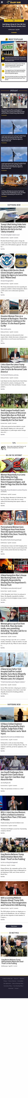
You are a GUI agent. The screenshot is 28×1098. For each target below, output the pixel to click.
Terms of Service (12, 981)
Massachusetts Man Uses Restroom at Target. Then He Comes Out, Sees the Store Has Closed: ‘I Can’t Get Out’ (15, 78)
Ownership (10, 988)
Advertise (22, 978)
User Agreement (7, 983)
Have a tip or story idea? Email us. (15, 446)
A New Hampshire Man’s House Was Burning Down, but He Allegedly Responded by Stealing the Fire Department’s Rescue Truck (13, 580)
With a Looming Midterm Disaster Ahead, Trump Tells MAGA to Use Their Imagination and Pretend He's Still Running (14, 901)
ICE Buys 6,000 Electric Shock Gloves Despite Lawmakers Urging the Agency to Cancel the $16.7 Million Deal (14, 274)
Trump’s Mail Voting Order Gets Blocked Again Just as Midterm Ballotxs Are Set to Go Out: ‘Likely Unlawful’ (13, 228)
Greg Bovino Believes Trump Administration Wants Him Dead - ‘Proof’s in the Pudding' (13, 856)
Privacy (5, 981)
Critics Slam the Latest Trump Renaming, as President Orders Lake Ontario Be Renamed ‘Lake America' (14, 368)
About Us (16, 978)
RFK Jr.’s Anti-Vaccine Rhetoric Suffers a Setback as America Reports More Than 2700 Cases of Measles (13, 816)
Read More (3, 249)
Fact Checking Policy (18, 985)
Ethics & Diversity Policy (17, 983)
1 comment (13, 865)
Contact (16, 988)
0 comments (14, 32)
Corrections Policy (8, 985)
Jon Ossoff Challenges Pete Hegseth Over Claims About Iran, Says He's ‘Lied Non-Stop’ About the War (13, 776)
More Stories (14, 926)
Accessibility (20, 981)
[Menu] (2, 2)
